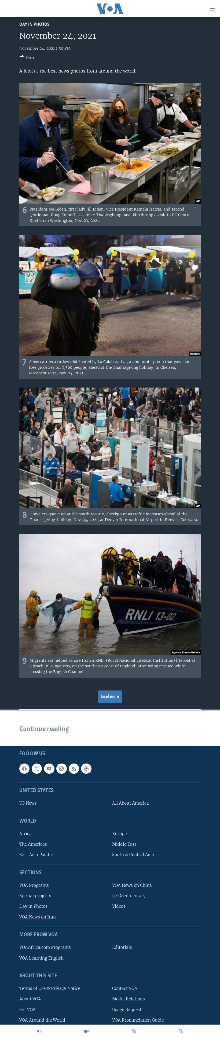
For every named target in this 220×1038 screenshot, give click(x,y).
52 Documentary (129, 895)
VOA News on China (132, 885)
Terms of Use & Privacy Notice (49, 988)
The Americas (33, 844)
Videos (119, 906)
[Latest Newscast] (39, 1031)
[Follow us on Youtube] (49, 768)
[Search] (181, 1031)
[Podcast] (86, 768)
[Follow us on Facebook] (24, 768)
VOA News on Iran (37, 916)
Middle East (124, 844)
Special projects (35, 895)
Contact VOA (124, 988)
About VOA (30, 998)
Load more (110, 697)
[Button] (27, 58)
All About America (130, 803)
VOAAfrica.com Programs (45, 947)
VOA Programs (34, 885)
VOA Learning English (41, 957)
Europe (119, 833)
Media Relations (128, 998)
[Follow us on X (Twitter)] (37, 768)
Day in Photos (34, 24)
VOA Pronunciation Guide (138, 1019)
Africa (25, 833)
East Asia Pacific (36, 854)
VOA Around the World (42, 1019)
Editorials (122, 947)
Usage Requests (128, 1009)
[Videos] (86, 1031)
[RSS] (74, 768)
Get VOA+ (28, 1009)
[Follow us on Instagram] (61, 768)
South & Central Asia (133, 854)
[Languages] (134, 1031)
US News (28, 803)
